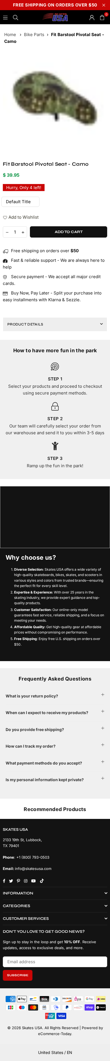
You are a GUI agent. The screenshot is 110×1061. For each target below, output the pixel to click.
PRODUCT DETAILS (25, 324)
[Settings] (92, 17)
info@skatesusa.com (33, 868)
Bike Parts (34, 34)
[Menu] (5, 17)
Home (10, 34)
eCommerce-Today (54, 1033)
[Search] (15, 17)
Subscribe (17, 975)
